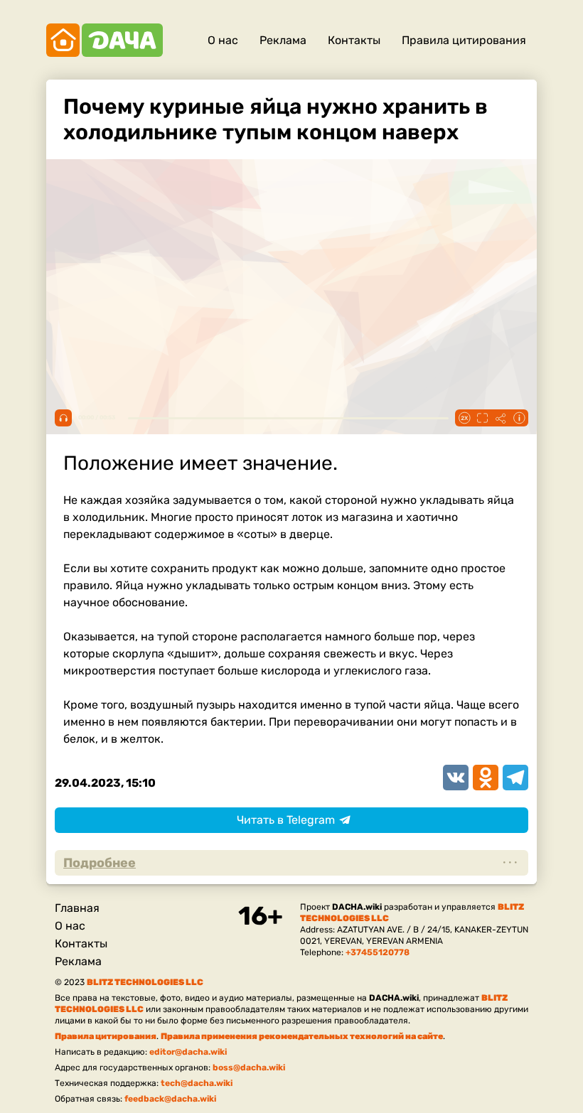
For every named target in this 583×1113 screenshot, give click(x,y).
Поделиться (500, 417)
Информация (519, 417)
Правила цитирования (464, 40)
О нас (223, 40)
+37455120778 (378, 952)
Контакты (354, 40)
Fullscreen (482, 417)
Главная (77, 908)
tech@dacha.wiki (196, 1083)
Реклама (283, 40)
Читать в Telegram (286, 820)
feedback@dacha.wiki (170, 1099)
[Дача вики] (104, 40)
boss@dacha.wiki (249, 1067)
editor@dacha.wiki (188, 1052)
